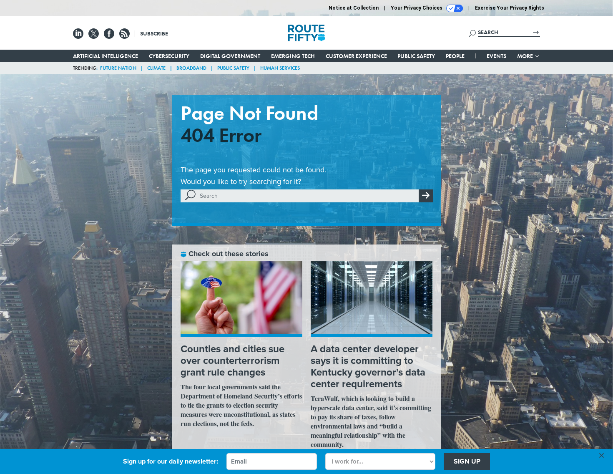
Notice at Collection (354, 8)
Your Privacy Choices (417, 8)
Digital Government (230, 56)
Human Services (280, 68)
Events (496, 56)
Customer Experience (356, 56)
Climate (156, 68)
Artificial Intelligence (105, 56)
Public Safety (416, 56)
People (455, 56)
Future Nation (118, 68)
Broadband (191, 68)
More (525, 56)
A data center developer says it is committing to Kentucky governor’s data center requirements (368, 366)
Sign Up (467, 461)
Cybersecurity (169, 56)
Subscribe (154, 33)
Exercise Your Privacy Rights (509, 8)
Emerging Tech (293, 56)
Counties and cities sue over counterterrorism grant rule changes (232, 360)
